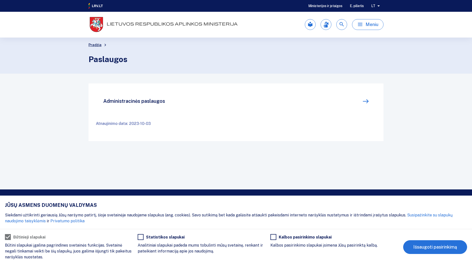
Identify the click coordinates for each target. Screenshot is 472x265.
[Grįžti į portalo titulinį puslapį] (95, 6)
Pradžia (95, 45)
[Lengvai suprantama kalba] (310, 24)
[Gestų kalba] (326, 24)
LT (373, 6)
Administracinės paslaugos (134, 101)
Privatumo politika (67, 221)
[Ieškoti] (341, 24)
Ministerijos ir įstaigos (325, 6)
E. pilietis (357, 6)
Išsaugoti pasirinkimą (435, 247)
